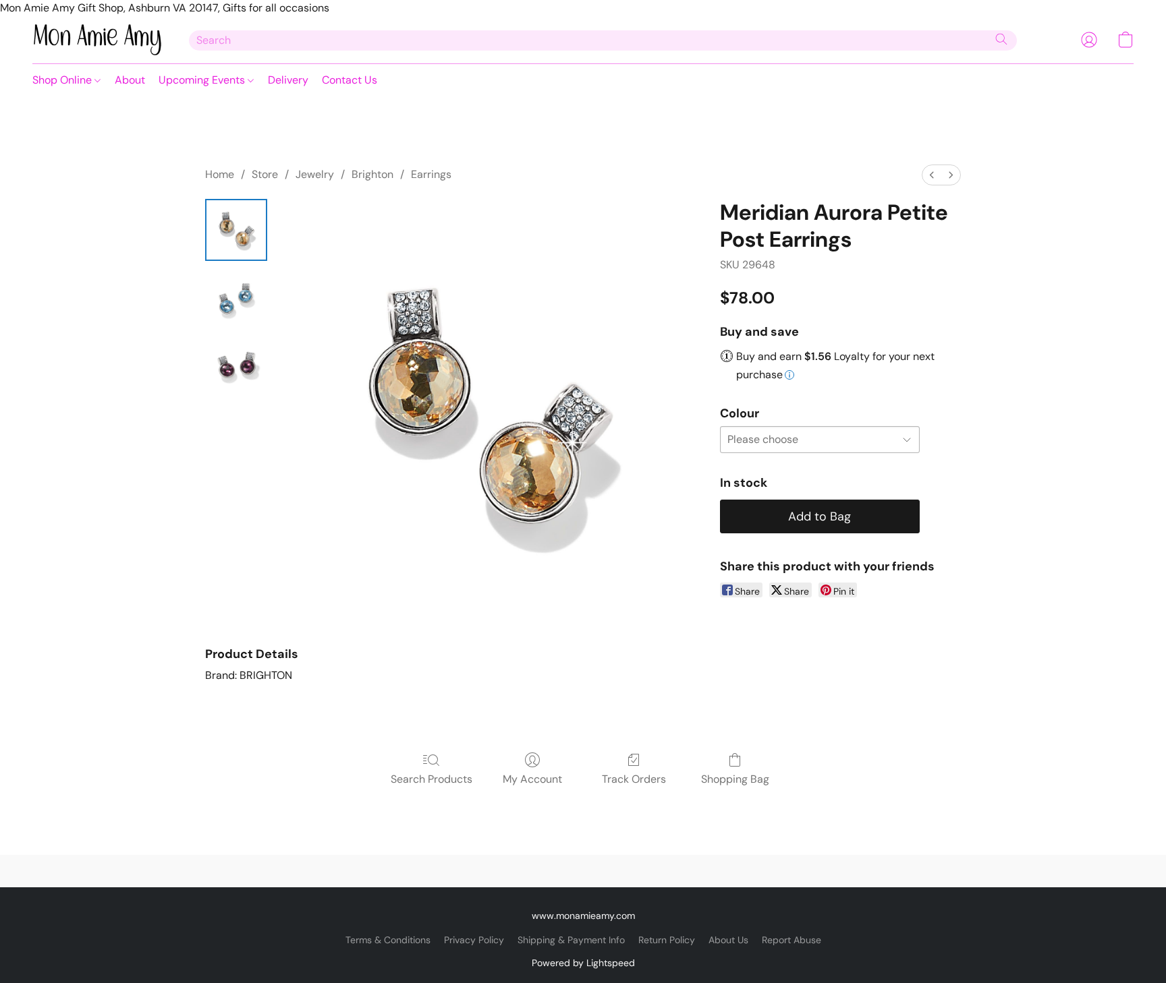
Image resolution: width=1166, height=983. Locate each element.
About (130, 80)
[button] (97, 40)
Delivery (288, 80)
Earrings (431, 174)
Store (265, 174)
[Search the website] (1001, 39)
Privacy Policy (474, 940)
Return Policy (666, 940)
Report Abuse (791, 940)
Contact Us (349, 80)
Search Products (431, 779)
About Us (728, 940)
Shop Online (63, 80)
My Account (532, 779)
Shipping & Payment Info (571, 940)
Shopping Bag (735, 779)
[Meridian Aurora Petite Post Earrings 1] (236, 297)
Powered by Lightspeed (583, 963)
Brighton (372, 174)
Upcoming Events (203, 80)
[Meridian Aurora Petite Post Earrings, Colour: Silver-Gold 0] (236, 230)
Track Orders (634, 779)
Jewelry (315, 174)
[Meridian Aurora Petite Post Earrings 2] (236, 365)
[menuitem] (931, 175)
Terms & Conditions (388, 940)
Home (219, 174)
